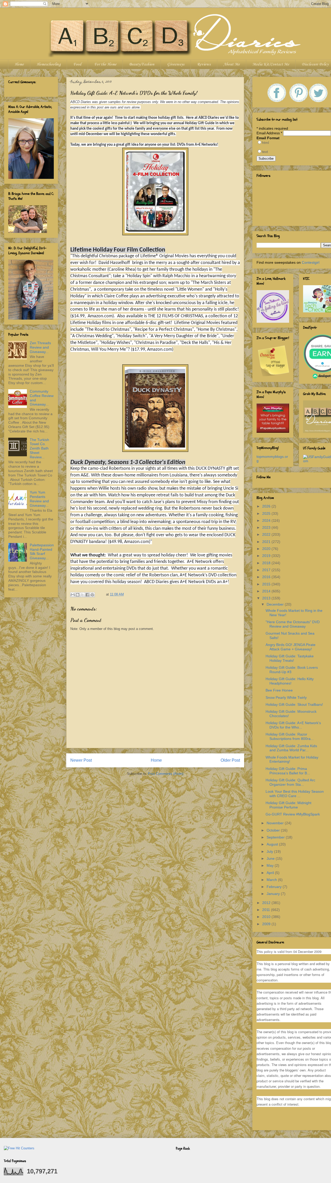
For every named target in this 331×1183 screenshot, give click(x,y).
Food (77, 64)
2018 (267, 563)
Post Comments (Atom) (165, 774)
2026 (267, 506)
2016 (267, 577)
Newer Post (81, 760)
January (274, 894)
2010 (267, 917)
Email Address (269, 133)
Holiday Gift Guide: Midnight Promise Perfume (288, 805)
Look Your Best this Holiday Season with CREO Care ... (295, 793)
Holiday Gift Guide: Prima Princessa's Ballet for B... (288, 771)
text (265, 152)
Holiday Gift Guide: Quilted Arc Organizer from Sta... (290, 782)
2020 (267, 549)
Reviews (204, 64)
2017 (267, 570)
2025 (267, 513)
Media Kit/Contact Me (270, 64)
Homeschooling (48, 64)
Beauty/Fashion (141, 64)
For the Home (105, 64)
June (271, 858)
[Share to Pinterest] (92, 594)
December (276, 604)
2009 (267, 924)
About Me (231, 64)
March (272, 880)
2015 (267, 584)
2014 (267, 591)
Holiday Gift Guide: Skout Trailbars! (294, 704)
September (276, 837)
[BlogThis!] (77, 594)
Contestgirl (310, 262)
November (276, 823)
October (274, 830)
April (271, 873)
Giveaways (175, 64)
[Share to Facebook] (87, 594)
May (271, 865)
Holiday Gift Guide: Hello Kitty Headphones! (290, 681)
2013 (267, 598)
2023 (267, 527)
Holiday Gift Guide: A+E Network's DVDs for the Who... (293, 725)
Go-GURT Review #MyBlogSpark (293, 814)
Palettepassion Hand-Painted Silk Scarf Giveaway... (42, 551)
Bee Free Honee (279, 690)
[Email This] (72, 594)
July (270, 851)
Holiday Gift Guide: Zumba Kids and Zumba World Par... (291, 748)
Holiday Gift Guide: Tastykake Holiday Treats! (290, 658)
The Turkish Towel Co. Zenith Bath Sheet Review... (39, 448)
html (265, 143)
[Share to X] (82, 594)
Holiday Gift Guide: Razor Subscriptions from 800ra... (290, 736)
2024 (267, 520)
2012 (267, 903)
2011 (266, 910)
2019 (267, 556)
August (273, 844)
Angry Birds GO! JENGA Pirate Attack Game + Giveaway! (290, 647)
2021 (267, 542)
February (275, 887)
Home (19, 64)
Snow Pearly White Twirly (286, 697)
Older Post (230, 760)
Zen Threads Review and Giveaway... (40, 347)
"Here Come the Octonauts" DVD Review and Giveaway (293, 624)
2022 (267, 534)
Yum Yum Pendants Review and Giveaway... (39, 498)
